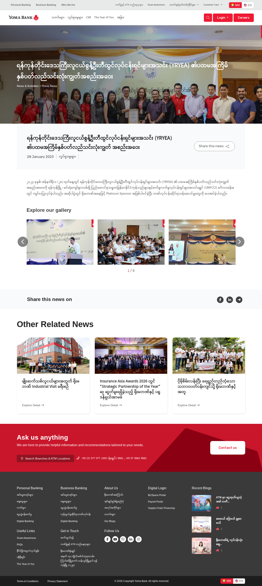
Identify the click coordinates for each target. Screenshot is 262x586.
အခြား (120, 17)
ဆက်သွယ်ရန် (67, 538)
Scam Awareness (156, 4)
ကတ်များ (21, 508)
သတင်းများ (58, 17)
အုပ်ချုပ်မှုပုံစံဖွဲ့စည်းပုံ (114, 501)
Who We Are (68, 4)
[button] (239, 242)
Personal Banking (21, 4)
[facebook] (221, 299)
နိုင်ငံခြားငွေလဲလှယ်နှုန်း (28, 551)
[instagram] (139, 539)
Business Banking (46, 4)
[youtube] (116, 539)
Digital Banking (25, 521)
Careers (244, 17)
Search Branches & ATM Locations (47, 458)
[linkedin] (231, 299)
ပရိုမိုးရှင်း (21, 557)
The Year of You (104, 17)
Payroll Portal (155, 501)
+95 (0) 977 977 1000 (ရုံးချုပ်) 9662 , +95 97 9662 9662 (114, 458)
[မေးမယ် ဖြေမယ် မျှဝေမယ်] (201, 524)
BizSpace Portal (157, 495)
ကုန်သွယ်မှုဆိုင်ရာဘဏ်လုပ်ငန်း (76, 514)
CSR (88, 17)
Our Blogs (109, 521)
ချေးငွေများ (22, 501)
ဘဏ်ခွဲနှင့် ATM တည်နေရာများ (129, 5)
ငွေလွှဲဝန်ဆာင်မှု (24, 514)
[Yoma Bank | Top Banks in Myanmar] (23, 17)
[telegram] (240, 299)
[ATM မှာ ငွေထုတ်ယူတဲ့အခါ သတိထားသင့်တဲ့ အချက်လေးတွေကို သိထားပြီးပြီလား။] (201, 503)
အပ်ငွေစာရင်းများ (25, 495)
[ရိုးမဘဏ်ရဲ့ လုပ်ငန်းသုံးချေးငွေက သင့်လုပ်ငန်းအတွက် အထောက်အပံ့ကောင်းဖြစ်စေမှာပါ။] (201, 545)
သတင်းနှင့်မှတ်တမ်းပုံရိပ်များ (182, 5)
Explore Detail (31, 405)
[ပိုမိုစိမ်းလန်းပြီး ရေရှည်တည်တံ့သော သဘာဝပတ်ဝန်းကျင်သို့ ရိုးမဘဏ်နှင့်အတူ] (209, 355)
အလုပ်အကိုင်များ (112, 508)
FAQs (20, 544)
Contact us (228, 448)
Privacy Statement (57, 581)
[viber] (124, 539)
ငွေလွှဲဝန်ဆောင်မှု (69, 508)
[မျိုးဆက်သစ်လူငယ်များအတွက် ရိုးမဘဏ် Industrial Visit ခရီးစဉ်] (53, 355)
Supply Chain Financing (161, 508)
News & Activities (27, 86)
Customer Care (211, 4)
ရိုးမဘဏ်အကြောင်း (113, 495)
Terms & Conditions (27, 581)
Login (221, 17)
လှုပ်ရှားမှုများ (75, 17)
